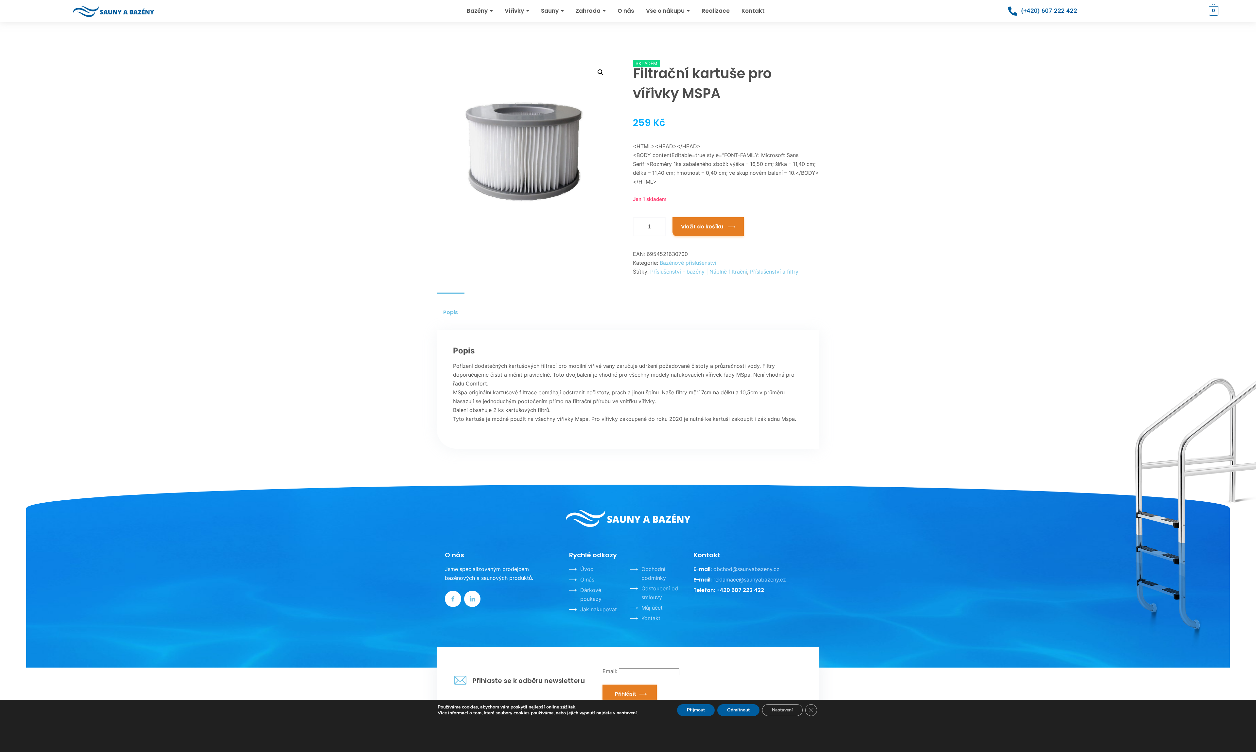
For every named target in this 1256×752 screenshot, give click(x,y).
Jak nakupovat (598, 609)
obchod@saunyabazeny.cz (746, 569)
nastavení (627, 713)
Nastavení (782, 710)
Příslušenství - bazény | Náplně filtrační (698, 271)
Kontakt (650, 618)
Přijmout (696, 710)
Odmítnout (738, 710)
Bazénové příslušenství (688, 263)
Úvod (587, 569)
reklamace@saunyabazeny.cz (749, 579)
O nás (587, 579)
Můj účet (652, 607)
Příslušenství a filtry (774, 271)
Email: (610, 671)
